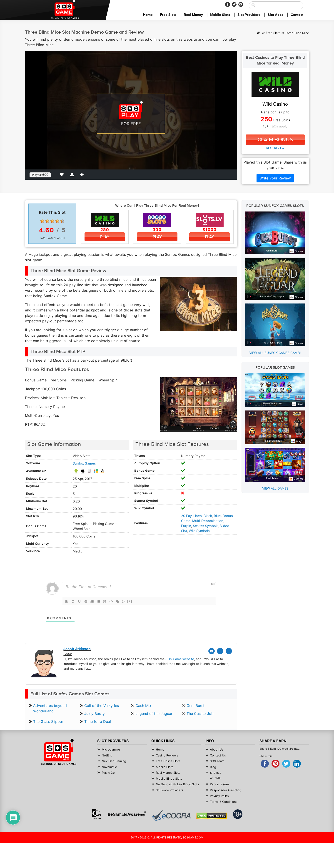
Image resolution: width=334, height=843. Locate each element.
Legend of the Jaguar (153, 713)
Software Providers (169, 790)
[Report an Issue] (72, 174)
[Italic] (73, 601)
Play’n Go (108, 772)
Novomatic (109, 767)
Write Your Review (275, 178)
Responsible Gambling (225, 790)
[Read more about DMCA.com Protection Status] (211, 816)
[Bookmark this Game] (62, 174)
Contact (297, 15)
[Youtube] (240, 4)
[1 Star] (42, 221)
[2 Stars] (47, 221)
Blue (217, 516)
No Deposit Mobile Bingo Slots (177, 784)
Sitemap (215, 772)
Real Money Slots (168, 772)
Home (148, 15)
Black (208, 516)
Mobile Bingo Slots (169, 778)
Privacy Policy (219, 796)
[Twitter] (234, 4)
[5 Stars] (62, 221)
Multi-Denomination (207, 521)
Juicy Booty (94, 713)
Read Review (275, 148)
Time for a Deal (97, 721)
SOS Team (217, 761)
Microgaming (111, 749)
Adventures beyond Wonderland (50, 708)
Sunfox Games (84, 463)
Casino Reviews (167, 755)
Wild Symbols (199, 531)
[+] (129, 601)
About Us (216, 749)
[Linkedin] (229, 651)
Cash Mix (143, 705)
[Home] (258, 33)
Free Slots (168, 15)
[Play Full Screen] (82, 174)
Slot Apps (275, 15)
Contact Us (218, 755)
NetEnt (107, 755)
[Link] (117, 601)
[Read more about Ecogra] (171, 815)
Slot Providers (248, 15)
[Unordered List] (98, 601)
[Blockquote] (105, 601)
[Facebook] (227, 4)
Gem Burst (195, 705)
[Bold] (66, 601)
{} (123, 601)
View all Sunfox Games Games (275, 353)
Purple (186, 526)
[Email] (211, 651)
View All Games (275, 488)
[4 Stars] (57, 221)
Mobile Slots (220, 15)
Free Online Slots (168, 761)
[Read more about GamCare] (97, 814)
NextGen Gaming (114, 761)
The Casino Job (200, 713)
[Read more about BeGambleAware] (126, 814)
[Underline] (79, 601)
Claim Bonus (275, 140)
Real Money (193, 15)
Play (104, 236)
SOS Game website (179, 659)
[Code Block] (111, 601)
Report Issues (219, 784)
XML (217, 778)
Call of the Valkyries (101, 705)
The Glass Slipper (48, 721)
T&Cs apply (278, 126)
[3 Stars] (52, 221)
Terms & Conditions (223, 801)
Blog (213, 767)
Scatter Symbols (205, 526)
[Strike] (85, 601)
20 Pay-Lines (191, 516)
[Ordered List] (92, 601)
